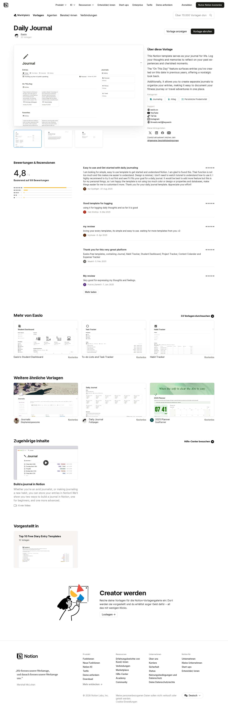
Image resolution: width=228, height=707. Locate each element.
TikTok (153, 116)
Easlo (24, 34)
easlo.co (154, 110)
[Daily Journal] (114, 400)
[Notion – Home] (48, 656)
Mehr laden (90, 292)
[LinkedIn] (156, 133)
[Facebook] (162, 133)
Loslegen (109, 614)
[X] (150, 133)
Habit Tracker (157, 356)
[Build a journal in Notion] (46, 463)
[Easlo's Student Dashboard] (46, 337)
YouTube (154, 113)
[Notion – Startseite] (6, 5)
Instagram (154, 119)
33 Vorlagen (26, 37)
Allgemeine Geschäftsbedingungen (163, 140)
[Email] (169, 133)
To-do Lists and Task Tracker (98, 356)
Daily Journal (96, 419)
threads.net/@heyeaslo (160, 122)
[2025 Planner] (182, 400)
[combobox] (193, 15)
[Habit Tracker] (182, 337)
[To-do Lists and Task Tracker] (114, 337)
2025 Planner (162, 419)
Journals (25, 419)
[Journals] (46, 400)
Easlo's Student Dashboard (28, 356)
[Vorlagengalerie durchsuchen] (210, 15)
